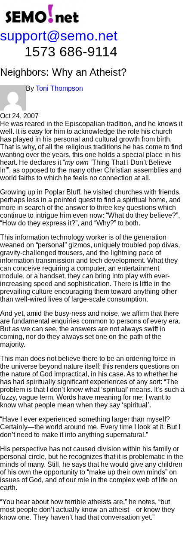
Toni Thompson (59, 88)
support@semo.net (58, 35)
